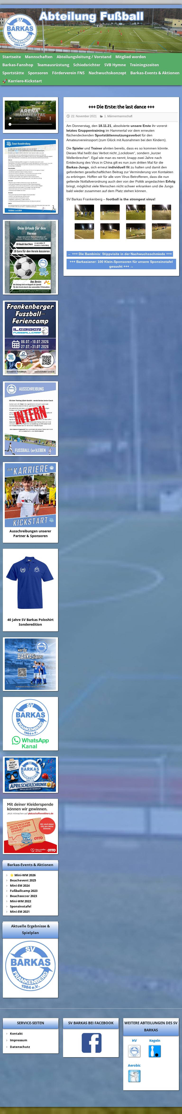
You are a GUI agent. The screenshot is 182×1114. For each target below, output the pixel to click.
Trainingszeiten (144, 64)
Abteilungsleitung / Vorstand (84, 56)
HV (134, 1040)
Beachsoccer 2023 (23, 896)
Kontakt (16, 1033)
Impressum (18, 1040)
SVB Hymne (115, 64)
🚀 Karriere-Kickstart (22, 81)
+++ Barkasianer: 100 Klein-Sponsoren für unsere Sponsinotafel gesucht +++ (121, 264)
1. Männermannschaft (118, 116)
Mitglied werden (130, 56)
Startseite (11, 56)
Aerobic (134, 1065)
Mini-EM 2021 (20, 911)
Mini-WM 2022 (20, 901)
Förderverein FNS (68, 73)
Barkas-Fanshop (17, 64)
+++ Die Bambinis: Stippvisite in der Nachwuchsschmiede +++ (120, 254)
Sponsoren (38, 73)
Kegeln (154, 1040)
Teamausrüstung (53, 64)
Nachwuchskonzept (107, 73)
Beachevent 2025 (23, 880)
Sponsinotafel (20, 906)
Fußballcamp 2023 (23, 891)
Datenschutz (20, 1047)
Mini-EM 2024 (20, 885)
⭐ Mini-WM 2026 (23, 875)
